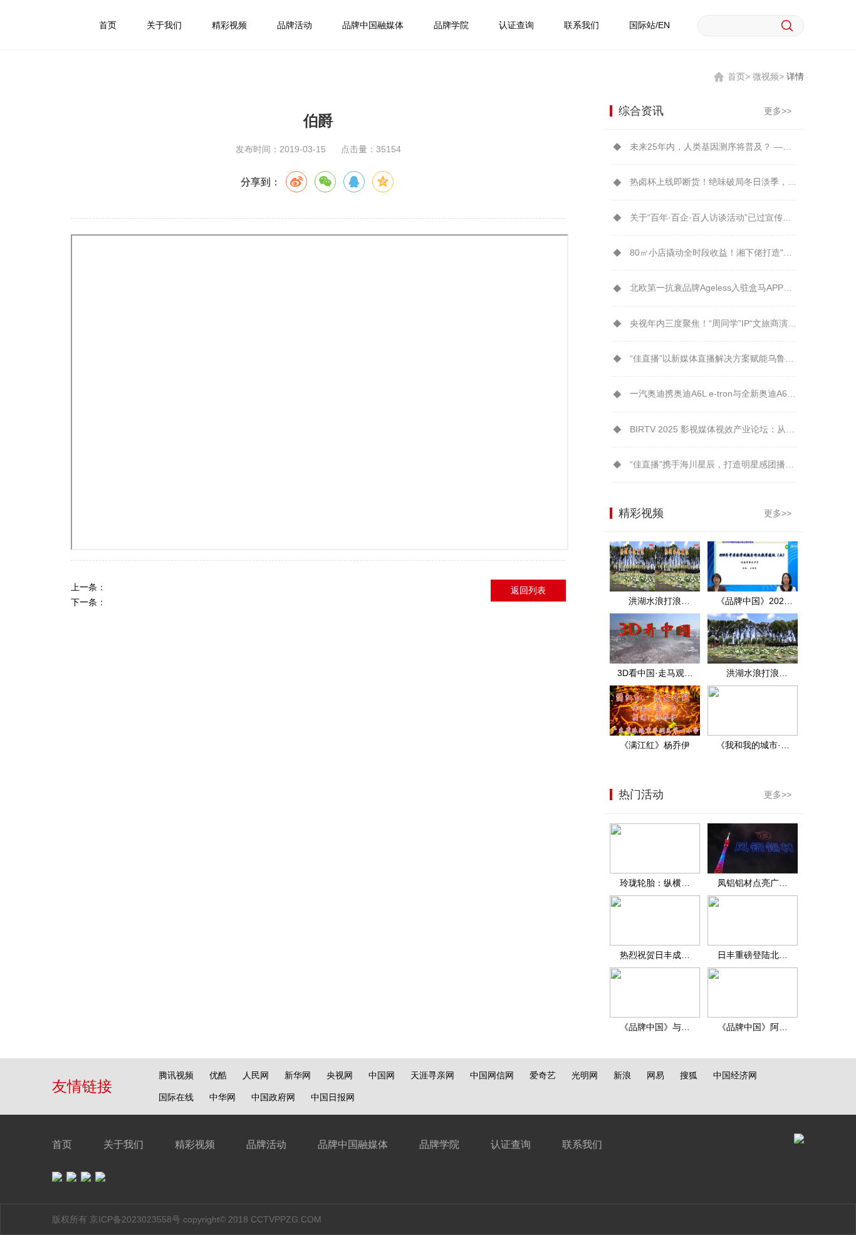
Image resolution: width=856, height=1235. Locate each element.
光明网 (585, 1075)
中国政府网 (273, 1097)
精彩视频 (229, 25)
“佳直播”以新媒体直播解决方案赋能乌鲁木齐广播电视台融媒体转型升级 (713, 358)
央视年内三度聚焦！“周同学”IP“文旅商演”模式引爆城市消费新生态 (713, 323)
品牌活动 (294, 25)
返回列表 (528, 590)
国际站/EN (649, 25)
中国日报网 (333, 1097)
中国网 (381, 1075)
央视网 (339, 1075)
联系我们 (581, 25)
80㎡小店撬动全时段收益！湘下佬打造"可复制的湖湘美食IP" (713, 253)
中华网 (222, 1097)
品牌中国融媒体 (373, 25)
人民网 (256, 1075)
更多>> (777, 111)
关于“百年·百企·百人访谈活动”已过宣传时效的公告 (713, 217)
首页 (108, 25)
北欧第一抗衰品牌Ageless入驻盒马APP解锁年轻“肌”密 (713, 288)
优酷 (218, 1075)
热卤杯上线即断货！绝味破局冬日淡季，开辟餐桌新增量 (713, 182)
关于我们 (164, 25)
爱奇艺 (543, 1075)
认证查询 (516, 25)
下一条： (88, 602)
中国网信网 (492, 1075)
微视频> (768, 76)
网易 (655, 1075)
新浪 (622, 1075)
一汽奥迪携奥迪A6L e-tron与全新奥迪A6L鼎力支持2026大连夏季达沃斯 (713, 393)
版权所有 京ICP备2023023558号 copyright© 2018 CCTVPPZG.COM (186, 1219)
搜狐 (688, 1075)
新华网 (297, 1075)
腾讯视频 (176, 1075)
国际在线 (176, 1097)
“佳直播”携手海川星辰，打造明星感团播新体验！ (713, 464)
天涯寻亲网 (432, 1075)
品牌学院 (451, 25)
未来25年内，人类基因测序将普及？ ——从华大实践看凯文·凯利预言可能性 (713, 147)
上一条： (88, 587)
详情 (795, 76)
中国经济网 (735, 1075)
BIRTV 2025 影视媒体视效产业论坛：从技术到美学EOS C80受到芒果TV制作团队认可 (713, 429)
